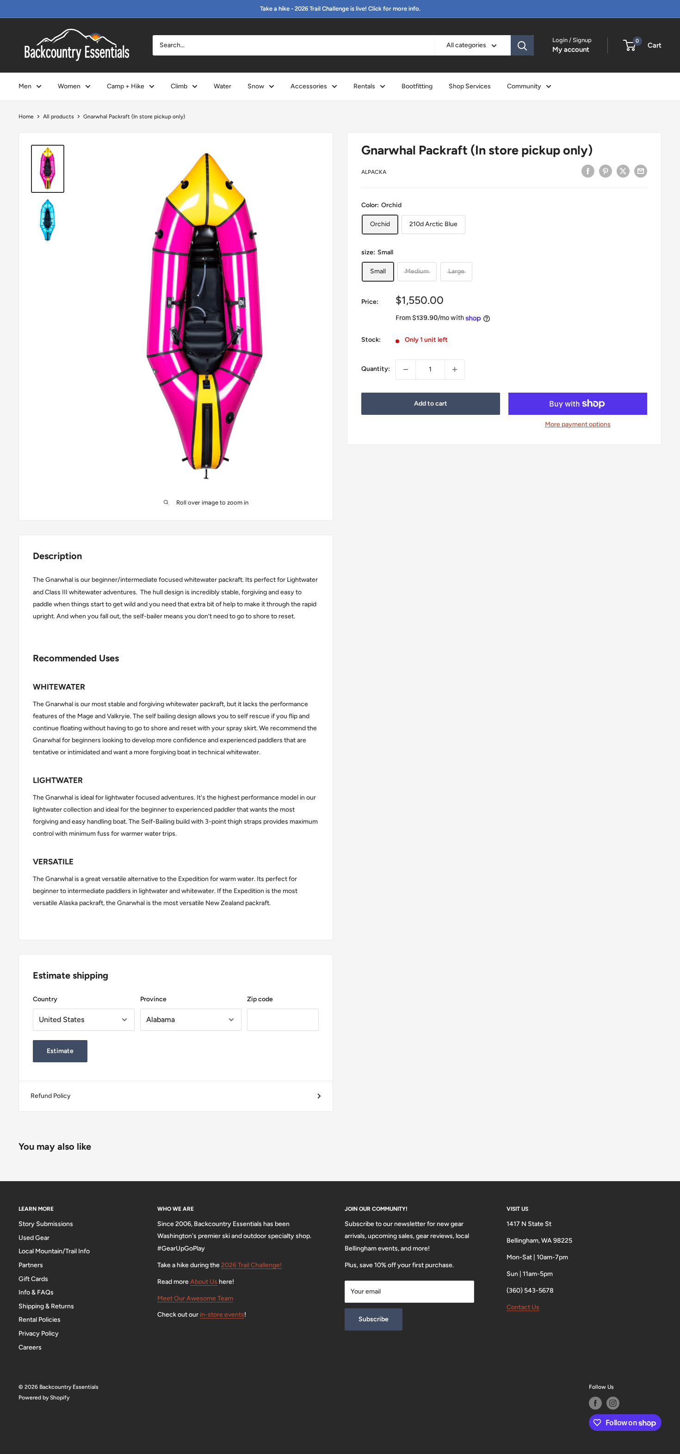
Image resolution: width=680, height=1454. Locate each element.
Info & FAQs (36, 1292)
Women (69, 86)
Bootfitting (417, 86)
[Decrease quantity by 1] (405, 369)
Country (45, 999)
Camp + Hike (125, 86)
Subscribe (374, 1319)
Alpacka (373, 172)
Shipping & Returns (46, 1306)
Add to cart (430, 403)
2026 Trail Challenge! (251, 1265)
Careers (30, 1347)
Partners (31, 1265)
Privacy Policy (39, 1333)
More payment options (578, 424)
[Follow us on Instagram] (612, 1403)
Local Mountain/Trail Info (54, 1251)
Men (25, 86)
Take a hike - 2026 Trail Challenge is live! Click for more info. (340, 8)
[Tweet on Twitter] (623, 171)
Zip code (260, 999)
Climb (179, 86)
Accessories (309, 86)
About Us (203, 1282)
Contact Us (523, 1307)
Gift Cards (33, 1279)
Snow (255, 86)
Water (222, 86)
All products (58, 116)
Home (26, 116)
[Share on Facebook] (587, 171)
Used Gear (34, 1238)
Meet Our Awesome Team (195, 1298)
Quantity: (375, 369)
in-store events (222, 1314)
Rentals (364, 86)
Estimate (60, 1051)
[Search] (522, 45)
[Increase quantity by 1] (454, 369)
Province (153, 999)
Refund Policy (51, 1096)
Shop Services (470, 86)
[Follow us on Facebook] (595, 1403)
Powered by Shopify (44, 1397)
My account (570, 49)
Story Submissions (46, 1224)
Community (524, 86)
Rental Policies (40, 1320)
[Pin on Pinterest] (605, 171)
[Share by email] (640, 171)
